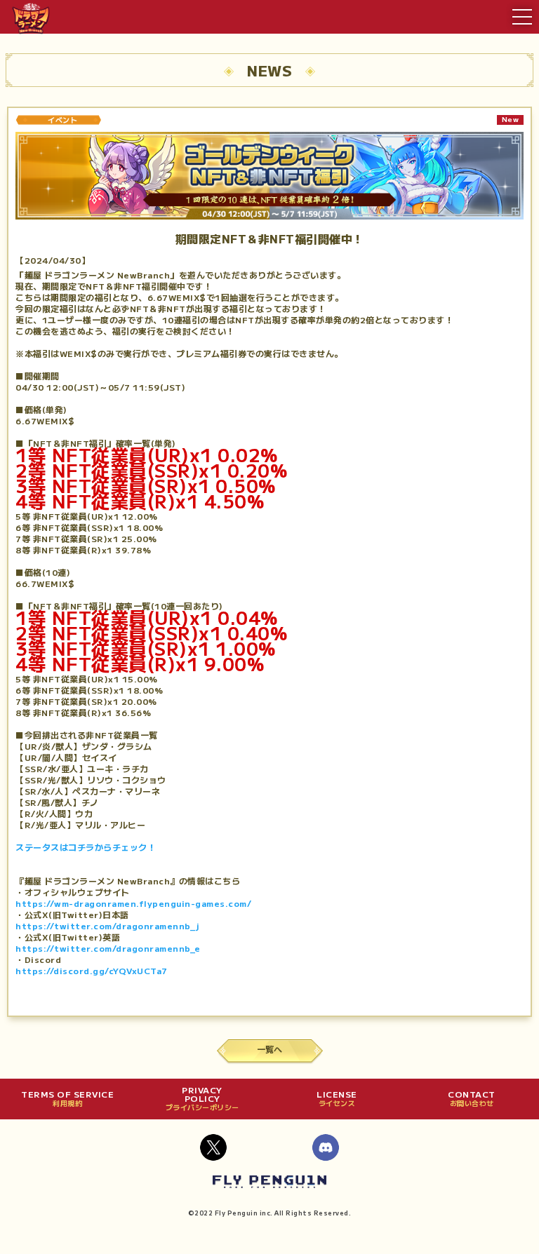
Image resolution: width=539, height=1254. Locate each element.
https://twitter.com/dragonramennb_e (108, 948)
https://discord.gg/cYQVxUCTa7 (91, 970)
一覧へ (269, 1049)
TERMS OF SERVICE (67, 1098)
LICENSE (337, 1098)
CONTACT (471, 1098)
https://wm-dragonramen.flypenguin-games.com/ (133, 903)
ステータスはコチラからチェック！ (85, 847)
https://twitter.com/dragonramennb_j (107, 925)
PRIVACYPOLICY (202, 1099)
